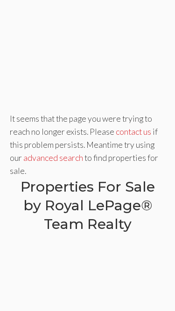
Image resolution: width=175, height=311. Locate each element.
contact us (133, 132)
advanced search (53, 158)
